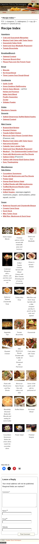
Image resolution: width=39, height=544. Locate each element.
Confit (8, 84)
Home (4, 12)
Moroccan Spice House (18, 135)
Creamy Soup (11, 208)
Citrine (9, 157)
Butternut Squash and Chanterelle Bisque (19, 206)
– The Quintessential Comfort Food (20, 151)
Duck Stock (7, 211)
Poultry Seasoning (10, 97)
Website (5, 527)
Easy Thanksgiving (10, 162)
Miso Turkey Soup (10, 214)
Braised (11, 128)
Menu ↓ (34, 1)
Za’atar (5, 100)
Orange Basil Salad (13, 181)
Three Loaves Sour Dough (16, 75)
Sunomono (12, 173)
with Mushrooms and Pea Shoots (18, 154)
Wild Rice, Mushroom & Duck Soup (17, 216)
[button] (7, 234)
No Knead (9, 73)
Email (4, 519)
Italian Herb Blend (10, 94)
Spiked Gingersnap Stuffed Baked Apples (19, 117)
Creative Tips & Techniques (13, 540)
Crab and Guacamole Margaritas (15, 38)
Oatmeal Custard (9, 56)
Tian (9, 189)
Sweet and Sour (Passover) (17, 46)
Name (4, 511)
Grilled (9, 192)
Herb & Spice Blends (11, 89)
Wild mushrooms (26, 184)
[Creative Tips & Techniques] (19, 7)
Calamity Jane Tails (14, 146)
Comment (6, 492)
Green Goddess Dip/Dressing (14, 86)
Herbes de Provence (11, 92)
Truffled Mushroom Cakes (16, 187)
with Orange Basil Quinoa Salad (18, 159)
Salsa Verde (12, 43)
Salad (8, 179)
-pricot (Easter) (10, 143)
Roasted (10, 130)
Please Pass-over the (16, 62)
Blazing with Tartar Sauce (18, 40)
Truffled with (11, 184)
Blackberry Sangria (8, 110)
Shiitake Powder (9, 102)
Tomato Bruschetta (10, 48)
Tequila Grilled (12, 133)
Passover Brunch (11, 59)
